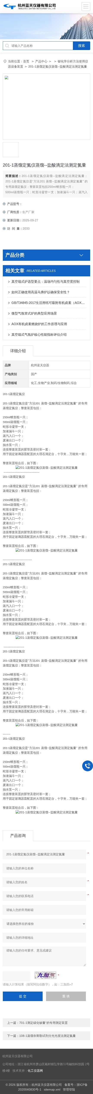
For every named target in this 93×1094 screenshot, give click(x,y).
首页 (26, 61)
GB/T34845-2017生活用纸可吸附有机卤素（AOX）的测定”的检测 (48, 303)
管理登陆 (69, 1089)
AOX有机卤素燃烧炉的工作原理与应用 (39, 324)
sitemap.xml (52, 1089)
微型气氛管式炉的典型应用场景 (34, 313)
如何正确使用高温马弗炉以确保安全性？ (40, 292)
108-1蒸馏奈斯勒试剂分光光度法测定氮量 (47, 1035)
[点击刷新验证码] (45, 975)
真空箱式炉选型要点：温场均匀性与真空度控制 (45, 281)
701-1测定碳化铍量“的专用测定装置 (43, 1022)
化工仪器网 (35, 1070)
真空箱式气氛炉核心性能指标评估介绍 (39, 334)
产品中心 (41, 61)
